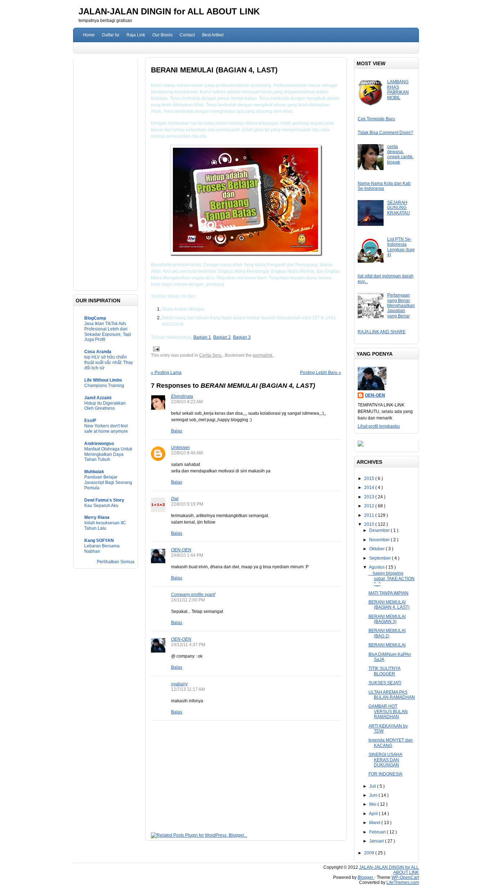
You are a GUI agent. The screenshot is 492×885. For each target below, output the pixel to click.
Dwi (175, 498)
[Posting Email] (156, 348)
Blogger (366, 877)
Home (89, 34)
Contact (187, 34)
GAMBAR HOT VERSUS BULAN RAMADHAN (388, 711)
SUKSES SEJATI (384, 682)
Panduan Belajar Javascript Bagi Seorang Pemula (108, 482)
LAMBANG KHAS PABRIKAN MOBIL (398, 89)
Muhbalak (94, 471)
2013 (369, 496)
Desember (380, 530)
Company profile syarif (193, 594)
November (380, 539)
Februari (378, 832)
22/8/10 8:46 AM (187, 452)
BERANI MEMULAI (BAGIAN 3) (387, 619)
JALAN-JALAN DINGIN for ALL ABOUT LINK (169, 11)
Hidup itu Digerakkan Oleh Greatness (105, 406)
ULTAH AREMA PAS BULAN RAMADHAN (391, 695)
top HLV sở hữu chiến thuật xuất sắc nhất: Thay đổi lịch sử (108, 362)
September (380, 558)
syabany (179, 683)
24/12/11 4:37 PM (188, 644)
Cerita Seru (211, 355)
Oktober (377, 548)
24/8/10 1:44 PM (187, 555)
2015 (369, 478)
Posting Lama (166, 372)
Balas (176, 430)
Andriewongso (99, 443)
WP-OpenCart (405, 877)
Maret (375, 822)
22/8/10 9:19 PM (187, 504)
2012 (369, 505)
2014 (369, 487)
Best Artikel (213, 34)
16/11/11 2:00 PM (188, 599)
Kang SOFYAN (99, 540)
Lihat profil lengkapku (379, 426)
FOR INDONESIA (385, 774)
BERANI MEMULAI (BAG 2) (387, 633)
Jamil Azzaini (97, 397)
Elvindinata (182, 396)
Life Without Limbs (103, 380)
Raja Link (135, 34)
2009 (369, 852)
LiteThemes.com (402, 882)
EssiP (90, 420)
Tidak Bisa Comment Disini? (385, 132)
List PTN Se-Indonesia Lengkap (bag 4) (401, 247)
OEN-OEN (181, 549)
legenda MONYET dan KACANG (390, 743)
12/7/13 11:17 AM (188, 689)
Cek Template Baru (376, 118)
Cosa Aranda (97, 351)
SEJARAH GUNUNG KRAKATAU (398, 207)
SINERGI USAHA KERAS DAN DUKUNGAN (385, 760)
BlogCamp (95, 318)
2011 (369, 515)
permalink (263, 355)
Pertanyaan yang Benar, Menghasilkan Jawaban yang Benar (401, 306)
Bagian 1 (202, 337)
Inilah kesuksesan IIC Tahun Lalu (105, 525)
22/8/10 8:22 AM (187, 401)
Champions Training (104, 385)
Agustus (377, 567)
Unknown (180, 447)
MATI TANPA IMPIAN (388, 593)
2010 (369, 524)
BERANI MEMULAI (387, 645)
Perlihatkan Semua (115, 561)
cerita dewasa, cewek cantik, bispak (400, 154)
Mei (373, 804)
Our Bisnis (162, 34)
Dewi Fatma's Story (104, 500)
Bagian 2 (222, 337)
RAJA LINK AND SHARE (382, 331)
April (374, 813)
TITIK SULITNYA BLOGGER (384, 671)
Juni (374, 795)
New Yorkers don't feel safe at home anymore (106, 428)
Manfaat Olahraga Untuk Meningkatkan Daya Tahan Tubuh (108, 454)
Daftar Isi (110, 34)
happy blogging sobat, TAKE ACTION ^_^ (391, 578)
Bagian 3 (242, 337)
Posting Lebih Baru (320, 372)
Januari (377, 841)
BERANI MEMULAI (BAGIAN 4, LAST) (389, 605)
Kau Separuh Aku (101, 505)
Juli (373, 786)
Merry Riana (96, 517)
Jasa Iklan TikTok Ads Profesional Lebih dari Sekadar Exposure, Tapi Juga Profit (107, 331)
